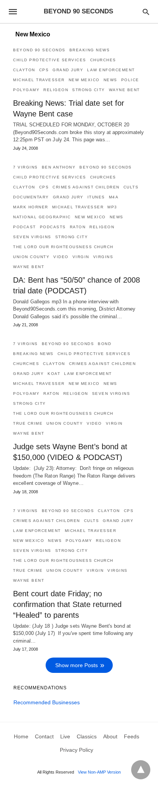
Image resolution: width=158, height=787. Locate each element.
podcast (24, 227)
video (61, 257)
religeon (55, 90)
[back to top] (140, 769)
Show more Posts (76, 665)
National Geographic (42, 217)
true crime (28, 423)
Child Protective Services (49, 60)
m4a (114, 197)
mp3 (112, 207)
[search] (146, 11)
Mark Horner (30, 207)
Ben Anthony (59, 167)
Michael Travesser (39, 80)
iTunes (96, 197)
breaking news (89, 50)
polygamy (26, 90)
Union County (31, 257)
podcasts (53, 227)
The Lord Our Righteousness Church (63, 247)
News (110, 80)
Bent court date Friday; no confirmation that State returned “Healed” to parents (67, 604)
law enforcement (111, 70)
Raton (78, 227)
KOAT (54, 373)
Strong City (88, 90)
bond (104, 344)
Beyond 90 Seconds (39, 50)
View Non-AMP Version (99, 772)
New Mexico (84, 80)
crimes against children (86, 187)
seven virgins (32, 237)
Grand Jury (68, 70)
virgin (80, 257)
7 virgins (25, 167)
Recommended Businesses (46, 702)
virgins (103, 257)
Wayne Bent (124, 90)
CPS (44, 70)
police (130, 80)
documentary (31, 197)
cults (131, 187)
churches (103, 60)
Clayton (24, 70)
